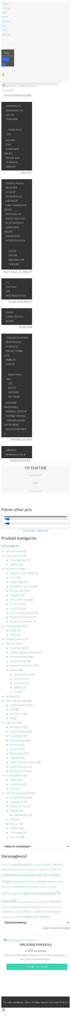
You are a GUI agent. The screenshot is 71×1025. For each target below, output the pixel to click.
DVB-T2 (56, 869)
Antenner (19, 683)
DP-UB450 (21, 869)
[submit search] (5, 59)
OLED (5, 893)
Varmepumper (14, 551)
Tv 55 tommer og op (21, 612)
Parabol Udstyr (18, 661)
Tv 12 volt (15, 603)
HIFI (12, 577)
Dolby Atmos (8, 869)
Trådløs (14, 779)
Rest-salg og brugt (16, 700)
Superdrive (37, 907)
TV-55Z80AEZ (23, 911)
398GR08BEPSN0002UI (35, 944)
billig (15, 864)
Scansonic (15, 907)
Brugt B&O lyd (18, 766)
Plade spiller (17, 581)
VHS (20, 917)
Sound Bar (16, 735)
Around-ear (16, 784)
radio (48, 902)
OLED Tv (15, 608)
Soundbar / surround (22, 586)
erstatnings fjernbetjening (21, 875)
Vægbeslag (29, 916)
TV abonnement (15, 625)
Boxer (13, 630)
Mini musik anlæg (19, 599)
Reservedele (17, 647)
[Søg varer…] (3, 64)
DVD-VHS (16, 713)
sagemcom (5, 907)
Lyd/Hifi (10, 722)
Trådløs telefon (14, 639)
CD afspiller (37, 865)
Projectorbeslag (19, 797)
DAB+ (47, 864)
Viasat (13, 634)
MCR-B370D (51, 887)
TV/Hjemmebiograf (17, 793)
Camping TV (17, 801)
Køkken (14, 564)
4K (2, 864)
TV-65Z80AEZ (38, 911)
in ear (13, 788)
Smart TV (27, 907)
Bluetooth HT (18, 771)
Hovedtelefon (14, 775)
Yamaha (43, 916)
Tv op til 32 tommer (21, 621)
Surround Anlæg (19, 731)
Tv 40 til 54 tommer (21, 617)
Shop (35, 483)
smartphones (21, 674)
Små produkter (18, 705)
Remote (55, 901)
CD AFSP (15, 749)
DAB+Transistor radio (22, 762)
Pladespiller (16, 753)
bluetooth (24, 864)
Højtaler (14, 595)
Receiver (15, 744)
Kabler (14, 669)
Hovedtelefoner (32, 887)
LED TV (14, 837)
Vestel (14, 917)
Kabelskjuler (21, 815)
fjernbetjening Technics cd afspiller (28, 881)
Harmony (53, 881)
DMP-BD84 (57, 865)
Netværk (19, 678)
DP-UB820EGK (43, 869)
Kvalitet (42, 886)
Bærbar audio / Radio (22, 573)
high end (9, 886)
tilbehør (46, 907)
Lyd (16, 691)
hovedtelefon (20, 886)
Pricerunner (12, 568)
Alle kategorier (10, 545)
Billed (17, 687)
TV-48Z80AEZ (8, 911)
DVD (13, 819)
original (15, 893)
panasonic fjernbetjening (28, 902)
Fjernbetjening (18, 656)
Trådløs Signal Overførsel (24, 652)
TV (11, 718)
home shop (35, 475)
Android (8, 865)
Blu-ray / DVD (18, 590)
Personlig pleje (18, 559)
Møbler (14, 828)
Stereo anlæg (17, 740)
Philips (41, 901)
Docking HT (17, 727)
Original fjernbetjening (36, 893)
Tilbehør (10, 643)
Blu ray (14, 823)
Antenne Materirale (21, 665)
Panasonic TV (17, 806)
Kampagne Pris (14, 555)
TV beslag (15, 832)
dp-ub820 (31, 869)
